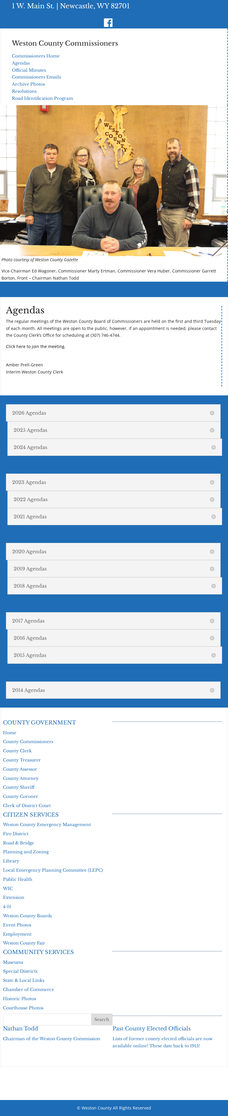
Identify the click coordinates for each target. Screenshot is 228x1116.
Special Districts (20, 971)
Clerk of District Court (27, 805)
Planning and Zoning (26, 851)
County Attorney (21, 778)
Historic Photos (19, 998)
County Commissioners (28, 741)
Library (11, 861)
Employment (17, 934)
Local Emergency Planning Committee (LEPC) (53, 870)
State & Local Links (23, 980)
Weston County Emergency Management (47, 824)
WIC (8, 888)
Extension (13, 897)
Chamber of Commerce (28, 989)
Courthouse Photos (23, 1008)
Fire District (15, 833)
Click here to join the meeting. (36, 346)
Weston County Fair (24, 943)
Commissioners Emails (36, 77)
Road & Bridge (18, 843)
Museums (13, 962)
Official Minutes (29, 70)
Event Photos (17, 925)
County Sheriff (18, 787)
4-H (7, 906)
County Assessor (20, 769)
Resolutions (24, 91)
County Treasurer (22, 760)
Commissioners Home (36, 56)
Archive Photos (28, 84)
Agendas (21, 63)
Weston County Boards (27, 915)
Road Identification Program (42, 98)
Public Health (17, 879)
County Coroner (20, 796)
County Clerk (17, 750)
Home (9, 732)
